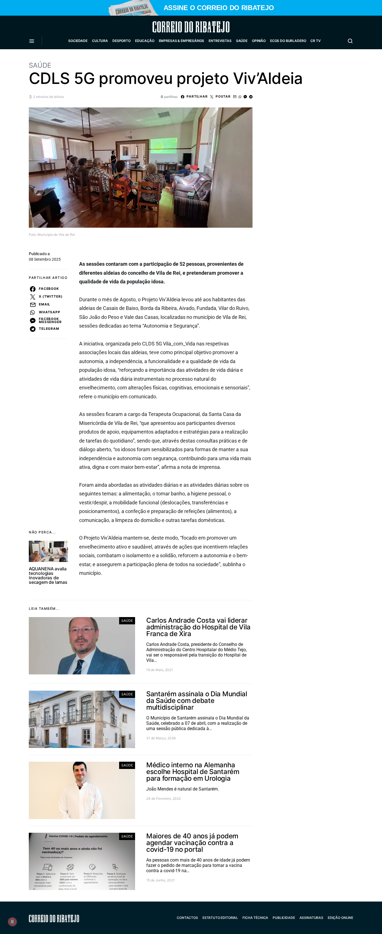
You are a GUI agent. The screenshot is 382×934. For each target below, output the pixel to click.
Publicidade (284, 918)
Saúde (241, 41)
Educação (144, 41)
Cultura (100, 41)
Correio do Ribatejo (177, 26)
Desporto (121, 41)
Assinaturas (311, 918)
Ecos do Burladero (288, 41)
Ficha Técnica (255, 918)
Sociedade (78, 41)
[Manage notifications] (12, 921)
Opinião (259, 41)
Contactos (187, 918)
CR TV (315, 41)
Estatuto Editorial (220, 918)
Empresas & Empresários (181, 41)
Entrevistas (220, 41)
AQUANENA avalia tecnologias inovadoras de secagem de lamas (48, 575)
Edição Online (340, 918)
